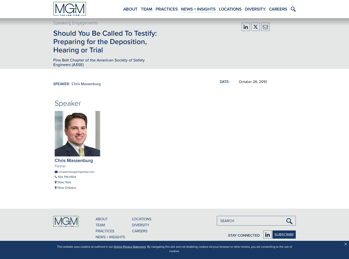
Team (146, 9)
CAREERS (139, 231)
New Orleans (66, 187)
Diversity (255, 9)
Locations (230, 9)
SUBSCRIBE (284, 234)
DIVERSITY (140, 225)
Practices (167, 9)
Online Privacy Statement (130, 247)
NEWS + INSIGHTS (110, 237)
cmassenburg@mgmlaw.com (76, 172)
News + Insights (198, 9)
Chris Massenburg (86, 83)
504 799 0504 (66, 177)
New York (64, 182)
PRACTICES (105, 231)
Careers (278, 9)
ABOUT (102, 219)
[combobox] (256, 221)
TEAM (100, 225)
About (130, 9)
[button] (292, 9)
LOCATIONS (141, 219)
